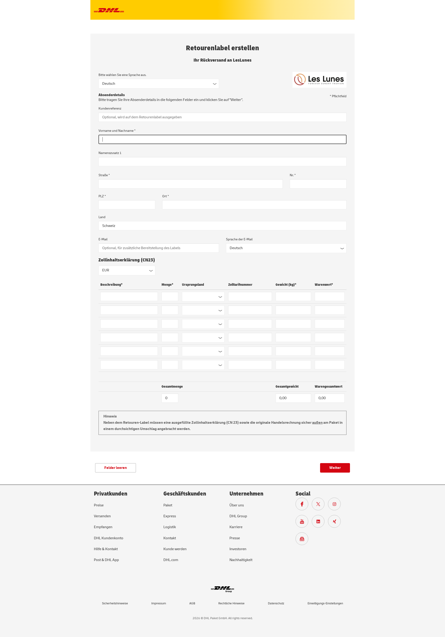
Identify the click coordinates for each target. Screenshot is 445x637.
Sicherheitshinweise (115, 603)
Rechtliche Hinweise (231, 603)
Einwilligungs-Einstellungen (325, 603)
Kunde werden (175, 549)
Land (102, 217)
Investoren (237, 549)
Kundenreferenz (110, 108)
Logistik (169, 527)
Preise (99, 505)
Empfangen (103, 527)
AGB (192, 603)
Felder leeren (115, 467)
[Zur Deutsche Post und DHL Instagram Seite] (336, 505)
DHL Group (238, 516)
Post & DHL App (106, 560)
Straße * (104, 175)
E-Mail (103, 239)
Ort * (165, 196)
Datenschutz (276, 603)
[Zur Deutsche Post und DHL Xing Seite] (336, 522)
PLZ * (102, 196)
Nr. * (293, 175)
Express (169, 516)
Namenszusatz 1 (110, 153)
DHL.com (170, 560)
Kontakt (169, 538)
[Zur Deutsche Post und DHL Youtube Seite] (304, 522)
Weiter (335, 467)
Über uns (236, 505)
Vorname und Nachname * (117, 131)
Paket (167, 505)
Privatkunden (110, 493)
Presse (234, 538)
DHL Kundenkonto (108, 538)
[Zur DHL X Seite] (320, 505)
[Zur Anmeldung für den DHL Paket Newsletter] (304, 540)
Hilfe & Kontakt (106, 549)
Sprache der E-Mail (239, 239)
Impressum (158, 603)
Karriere (235, 527)
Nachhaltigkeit (240, 560)
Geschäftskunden (184, 493)
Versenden (102, 516)
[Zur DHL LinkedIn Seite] (320, 522)
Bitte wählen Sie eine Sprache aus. (122, 75)
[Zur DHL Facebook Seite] (304, 505)
